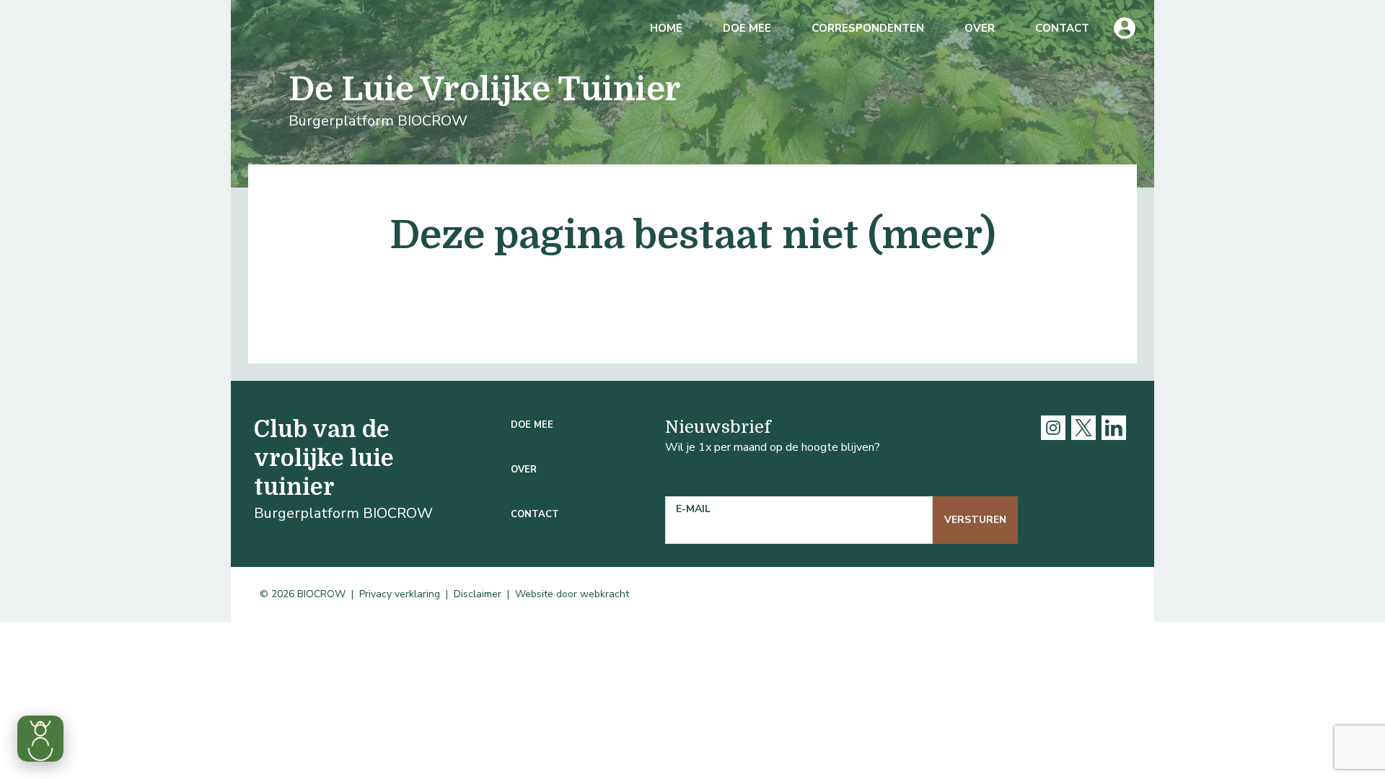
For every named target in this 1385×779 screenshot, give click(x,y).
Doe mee (747, 28)
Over (979, 28)
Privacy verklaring (399, 594)
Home (666, 28)
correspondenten (868, 28)
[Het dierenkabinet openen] (40, 739)
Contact (1062, 28)
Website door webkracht (572, 594)
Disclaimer (477, 594)
